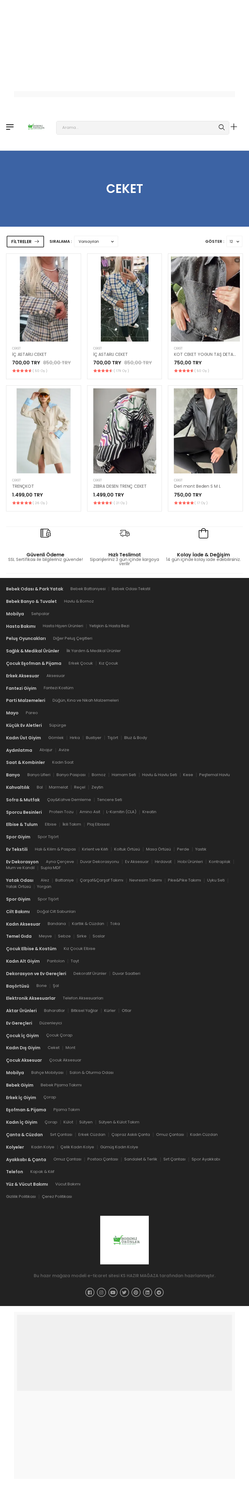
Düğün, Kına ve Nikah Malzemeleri (86, 700)
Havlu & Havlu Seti (159, 775)
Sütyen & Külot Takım (119, 1122)
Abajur (46, 750)
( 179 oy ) (121, 371)
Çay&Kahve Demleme (69, 799)
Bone (41, 985)
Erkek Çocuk (81, 663)
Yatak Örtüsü (18, 886)
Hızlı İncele (43, 334)
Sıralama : (60, 241)
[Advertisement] (124, 42)
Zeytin (97, 787)
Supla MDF (51, 868)
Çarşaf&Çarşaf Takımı (101, 880)
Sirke (82, 936)
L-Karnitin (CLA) (121, 812)
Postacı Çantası (102, 1159)
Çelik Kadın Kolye (77, 1147)
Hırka (75, 737)
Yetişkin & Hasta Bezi (109, 626)
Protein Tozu (61, 812)
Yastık (200, 849)
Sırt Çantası (61, 1134)
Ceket (16, 348)
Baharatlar (54, 1010)
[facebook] (89, 1292)
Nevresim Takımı (145, 880)
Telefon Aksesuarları (83, 998)
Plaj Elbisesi (98, 824)
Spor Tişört (48, 837)
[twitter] (124, 1292)
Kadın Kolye (42, 1147)
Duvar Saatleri (126, 973)
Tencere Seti (109, 799)
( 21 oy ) (120, 503)
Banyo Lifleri (38, 775)
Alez (45, 880)
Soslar (99, 936)
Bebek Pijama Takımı (61, 1085)
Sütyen (86, 1122)
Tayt (75, 961)
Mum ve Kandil (20, 868)
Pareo (32, 713)
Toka (115, 923)
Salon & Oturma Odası (92, 1072)
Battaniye (64, 880)
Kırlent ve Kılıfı (95, 849)
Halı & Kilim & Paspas (55, 849)
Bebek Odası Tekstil (131, 589)
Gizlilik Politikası (21, 1196)
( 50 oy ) (39, 371)
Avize (64, 750)
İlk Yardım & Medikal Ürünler (94, 651)
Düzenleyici (50, 1023)
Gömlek (56, 737)
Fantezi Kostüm (58, 688)
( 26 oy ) (39, 503)
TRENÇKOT (23, 486)
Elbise (50, 824)
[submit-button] (222, 127)
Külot (68, 1122)
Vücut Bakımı (67, 1184)
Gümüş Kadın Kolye (119, 1147)
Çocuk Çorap (59, 1035)
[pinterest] (136, 1292)
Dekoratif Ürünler (90, 973)
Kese (188, 775)
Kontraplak (219, 861)
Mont (70, 1047)
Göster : (214, 241)
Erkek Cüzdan (91, 1134)
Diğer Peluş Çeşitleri (72, 638)
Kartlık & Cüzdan (88, 923)
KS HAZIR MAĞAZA (140, 1275)
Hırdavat (163, 861)
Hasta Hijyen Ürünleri (63, 626)
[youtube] (113, 1292)
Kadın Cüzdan (204, 1134)
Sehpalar (40, 613)
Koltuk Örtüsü (127, 849)
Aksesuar (55, 675)
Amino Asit (90, 812)
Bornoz (99, 775)
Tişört (112, 737)
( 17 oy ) (201, 503)
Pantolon (56, 961)
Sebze (64, 936)
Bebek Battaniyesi (88, 589)
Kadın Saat (62, 762)
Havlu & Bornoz (79, 601)
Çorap (49, 1097)
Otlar (126, 1010)
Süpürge (57, 725)
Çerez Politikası (57, 1196)
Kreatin (149, 812)
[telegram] (159, 1292)
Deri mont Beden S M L (197, 486)
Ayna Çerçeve (60, 861)
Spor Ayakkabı (206, 1159)
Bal (40, 787)
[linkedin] (147, 1292)
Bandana (57, 923)
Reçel (79, 787)
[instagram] (101, 1292)
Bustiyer (93, 737)
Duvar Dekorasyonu (99, 861)
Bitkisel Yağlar (84, 1010)
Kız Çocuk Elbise (79, 948)
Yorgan (44, 886)
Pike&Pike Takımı (184, 880)
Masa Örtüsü (158, 849)
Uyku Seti (216, 880)
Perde (183, 849)
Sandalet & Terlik (140, 1159)
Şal (56, 985)
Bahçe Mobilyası (47, 1072)
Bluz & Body (135, 737)
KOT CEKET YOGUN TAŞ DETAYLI (206, 354)
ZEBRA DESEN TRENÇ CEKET (120, 486)
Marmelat (58, 787)
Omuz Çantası (170, 1134)
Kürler (110, 1010)
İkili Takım (72, 824)
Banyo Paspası (71, 775)
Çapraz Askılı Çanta (130, 1134)
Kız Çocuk (108, 663)
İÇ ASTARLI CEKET (29, 354)
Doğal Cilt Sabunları (56, 911)
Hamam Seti (124, 775)
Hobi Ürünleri (190, 861)
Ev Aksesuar (137, 861)
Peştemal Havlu (214, 775)
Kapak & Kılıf (42, 1171)
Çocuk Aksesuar (65, 1060)
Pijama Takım (66, 1109)
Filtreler (21, 242)
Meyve (45, 936)
